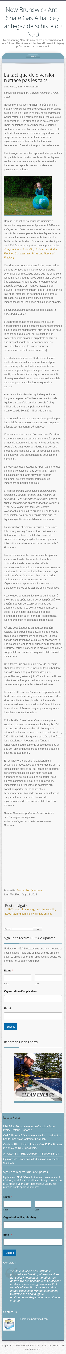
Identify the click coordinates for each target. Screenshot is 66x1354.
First (6, 983)
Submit (10, 1026)
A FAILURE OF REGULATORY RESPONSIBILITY (32, 1153)
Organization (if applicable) (20, 991)
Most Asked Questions (29, 890)
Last (37, 983)
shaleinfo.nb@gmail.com (34, 1319)
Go (38, 929)
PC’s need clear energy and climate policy (30, 909)
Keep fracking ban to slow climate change (30, 913)
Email (8, 1008)
